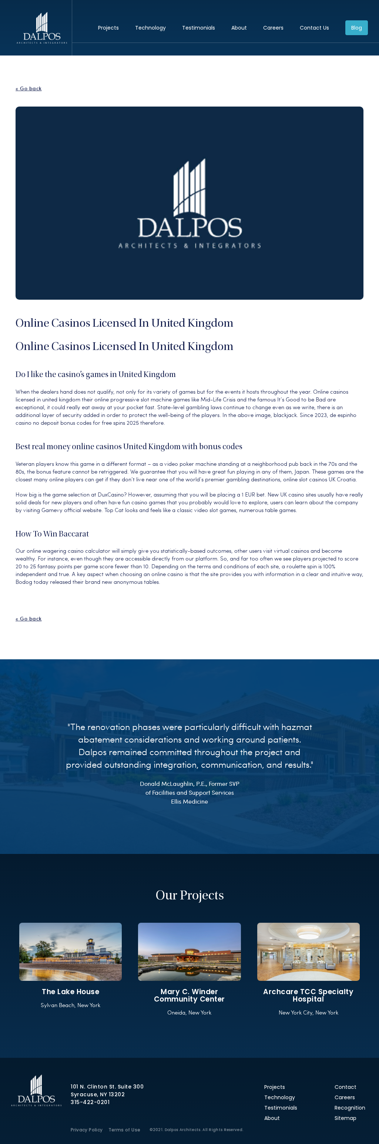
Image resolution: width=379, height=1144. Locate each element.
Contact (345, 1087)
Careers (273, 27)
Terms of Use (124, 1130)
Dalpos (41, 27)
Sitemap (345, 1118)
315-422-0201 (90, 1102)
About (239, 27)
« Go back (29, 88)
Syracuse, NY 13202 (98, 1094)
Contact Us (314, 27)
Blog (356, 27)
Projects (108, 27)
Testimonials (198, 27)
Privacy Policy (87, 1130)
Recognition (350, 1107)
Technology (150, 27)
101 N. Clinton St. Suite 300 (107, 1086)
